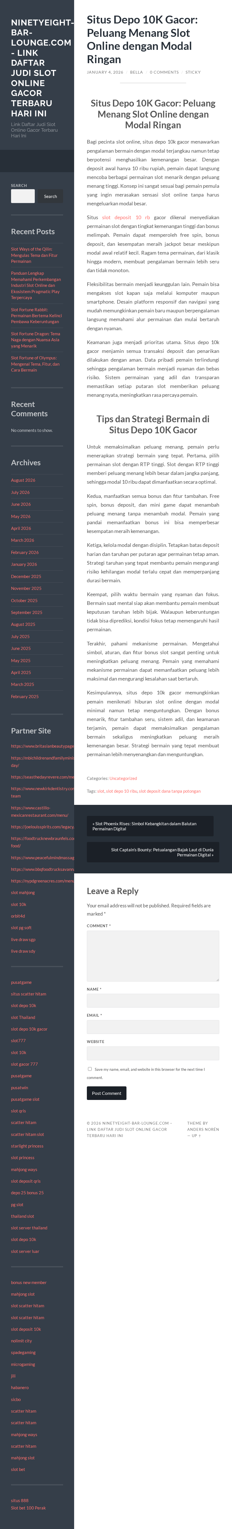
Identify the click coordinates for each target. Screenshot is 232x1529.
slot (100, 791)
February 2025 (25, 696)
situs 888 (20, 1500)
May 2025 (21, 660)
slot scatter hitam (27, 1305)
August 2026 (23, 480)
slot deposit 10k (26, 1329)
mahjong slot (23, 1293)
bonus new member (29, 1282)
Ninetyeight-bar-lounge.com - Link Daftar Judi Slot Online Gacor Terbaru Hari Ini (43, 68)
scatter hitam (23, 1122)
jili (13, 1375)
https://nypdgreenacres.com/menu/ (44, 880)
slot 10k (18, 904)
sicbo (16, 1399)
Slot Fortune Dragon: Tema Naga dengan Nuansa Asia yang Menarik (35, 339)
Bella (136, 72)
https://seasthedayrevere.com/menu (45, 776)
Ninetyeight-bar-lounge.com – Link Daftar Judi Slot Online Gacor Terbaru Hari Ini (129, 1129)
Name (94, 989)
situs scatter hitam (28, 993)
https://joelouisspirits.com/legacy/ (43, 826)
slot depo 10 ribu (121, 791)
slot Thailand (23, 1017)
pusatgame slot (25, 1099)
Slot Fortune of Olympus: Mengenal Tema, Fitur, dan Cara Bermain (35, 363)
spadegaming (23, 1352)
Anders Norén (203, 1129)
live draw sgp (23, 939)
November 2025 (26, 588)
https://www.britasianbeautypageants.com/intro (56, 745)
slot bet (18, 1469)
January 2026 (24, 564)
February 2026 (25, 552)
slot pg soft (21, 927)
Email (94, 1015)
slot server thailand (29, 1227)
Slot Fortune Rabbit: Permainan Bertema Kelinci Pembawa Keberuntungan (36, 315)
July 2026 (20, 492)
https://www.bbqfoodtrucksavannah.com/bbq (53, 869)
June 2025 (21, 648)
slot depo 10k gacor (29, 1028)
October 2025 (24, 600)
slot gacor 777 (24, 1064)
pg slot (17, 1204)
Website (95, 1041)
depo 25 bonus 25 (27, 1192)
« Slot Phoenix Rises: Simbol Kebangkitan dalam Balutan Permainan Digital (144, 826)
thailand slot (22, 1216)
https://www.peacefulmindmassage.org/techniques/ (59, 857)
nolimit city (21, 1340)
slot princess (23, 1157)
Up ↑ (196, 1135)
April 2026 (21, 528)
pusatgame (21, 982)
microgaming (23, 1364)
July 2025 (20, 636)
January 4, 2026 (105, 72)
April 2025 (21, 672)
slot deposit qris (26, 1180)
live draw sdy (23, 951)
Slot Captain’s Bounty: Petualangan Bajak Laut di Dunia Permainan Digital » (162, 852)
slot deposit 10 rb (126, 217)
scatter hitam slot (27, 1134)
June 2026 (21, 504)
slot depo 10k (23, 1005)
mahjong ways (24, 1169)
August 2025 (23, 624)
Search (19, 185)
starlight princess (27, 1145)
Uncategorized (123, 778)
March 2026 (22, 540)
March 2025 (22, 684)
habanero (20, 1387)
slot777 (18, 1040)
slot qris (18, 1110)
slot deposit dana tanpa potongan (170, 791)
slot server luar (25, 1251)
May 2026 (21, 516)
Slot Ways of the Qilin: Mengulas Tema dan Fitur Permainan (34, 255)
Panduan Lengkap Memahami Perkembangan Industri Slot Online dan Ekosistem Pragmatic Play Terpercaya (36, 285)
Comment (99, 926)
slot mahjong (23, 892)
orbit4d (18, 915)
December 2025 (26, 576)
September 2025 (26, 612)
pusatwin (19, 1087)
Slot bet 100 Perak (28, 1507)
